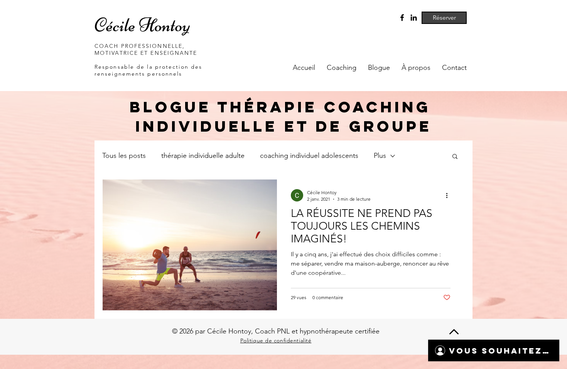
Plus (380, 155)
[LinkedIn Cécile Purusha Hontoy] (413, 17)
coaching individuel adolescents (309, 155)
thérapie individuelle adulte (203, 155)
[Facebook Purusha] (402, 17)
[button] (455, 157)
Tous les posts (124, 155)
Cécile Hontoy (142, 25)
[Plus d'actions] (449, 195)
